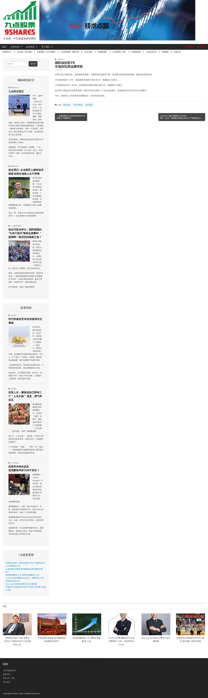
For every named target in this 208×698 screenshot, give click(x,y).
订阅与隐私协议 (9, 670)
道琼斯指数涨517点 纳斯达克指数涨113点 (23, 575)
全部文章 (177, 52)
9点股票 (20, 693)
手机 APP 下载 (8, 678)
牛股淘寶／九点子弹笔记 (46, 52)
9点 (11, 226)
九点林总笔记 (16, 91)
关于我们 (45, 47)
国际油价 (66, 105)
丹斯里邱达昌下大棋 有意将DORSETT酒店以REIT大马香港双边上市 (17, 641)
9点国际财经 (102, 52)
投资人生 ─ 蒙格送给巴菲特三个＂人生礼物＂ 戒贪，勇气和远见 (25, 396)
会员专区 (30, 47)
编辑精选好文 (14, 87)
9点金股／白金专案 (24, 52)
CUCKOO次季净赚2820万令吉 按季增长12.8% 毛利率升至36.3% (122, 641)
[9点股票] (19, 18)
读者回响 (165, 52)
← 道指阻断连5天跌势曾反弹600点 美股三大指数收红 (71, 116)
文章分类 (15, 47)
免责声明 (6, 674)
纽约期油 (89, 105)
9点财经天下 (7, 52)
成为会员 (201, 47)
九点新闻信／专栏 (119, 52)
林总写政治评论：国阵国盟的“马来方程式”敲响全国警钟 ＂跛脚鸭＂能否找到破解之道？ (25, 233)
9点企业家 (88, 52)
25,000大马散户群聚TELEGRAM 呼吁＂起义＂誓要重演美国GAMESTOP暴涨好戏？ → (181, 116)
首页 (4, 47)
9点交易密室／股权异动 (70, 52)
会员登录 (189, 47)
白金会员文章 (151, 52)
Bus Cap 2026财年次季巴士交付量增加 (21, 584)
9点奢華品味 (136, 52)
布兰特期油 (77, 105)
